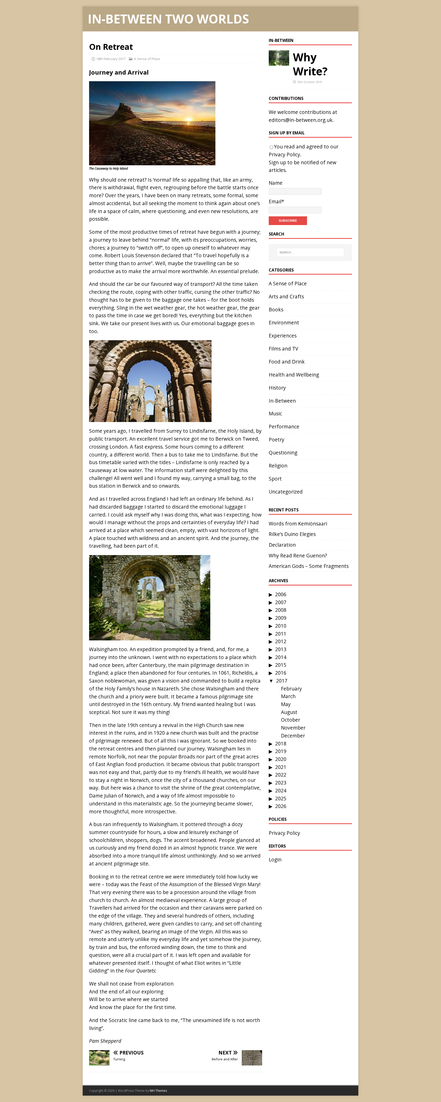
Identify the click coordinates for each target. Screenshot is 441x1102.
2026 (280, 806)
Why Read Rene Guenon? (298, 555)
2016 (280, 672)
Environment (284, 322)
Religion (278, 465)
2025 (280, 798)
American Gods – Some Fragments (309, 565)
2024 (280, 790)
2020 (280, 759)
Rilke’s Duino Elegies (292, 534)
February (291, 688)
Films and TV (283, 348)
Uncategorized (286, 491)
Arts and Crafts (286, 296)
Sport (275, 478)
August (289, 712)
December (293, 735)
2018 (280, 743)
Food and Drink (287, 361)
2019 (280, 751)
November (293, 727)
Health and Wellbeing (294, 374)
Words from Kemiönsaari (298, 523)
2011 (280, 633)
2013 (280, 649)
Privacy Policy (284, 154)
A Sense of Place (147, 58)
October (290, 719)
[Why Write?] (279, 61)
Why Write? (310, 64)
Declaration (282, 544)
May (286, 704)
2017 (281, 680)
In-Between (281, 40)
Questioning (283, 452)
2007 (280, 602)
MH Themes (158, 1090)
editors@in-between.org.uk (301, 119)
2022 (280, 774)
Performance (284, 426)
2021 (280, 767)
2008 (280, 609)
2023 (280, 782)
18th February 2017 (111, 58)
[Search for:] (310, 252)
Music (275, 413)
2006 (280, 594)
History (277, 387)
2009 (280, 617)
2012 (280, 641)
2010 (280, 625)
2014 (280, 657)
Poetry (276, 439)
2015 (280, 664)
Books (276, 309)
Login (275, 859)
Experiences (283, 335)
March (288, 696)
